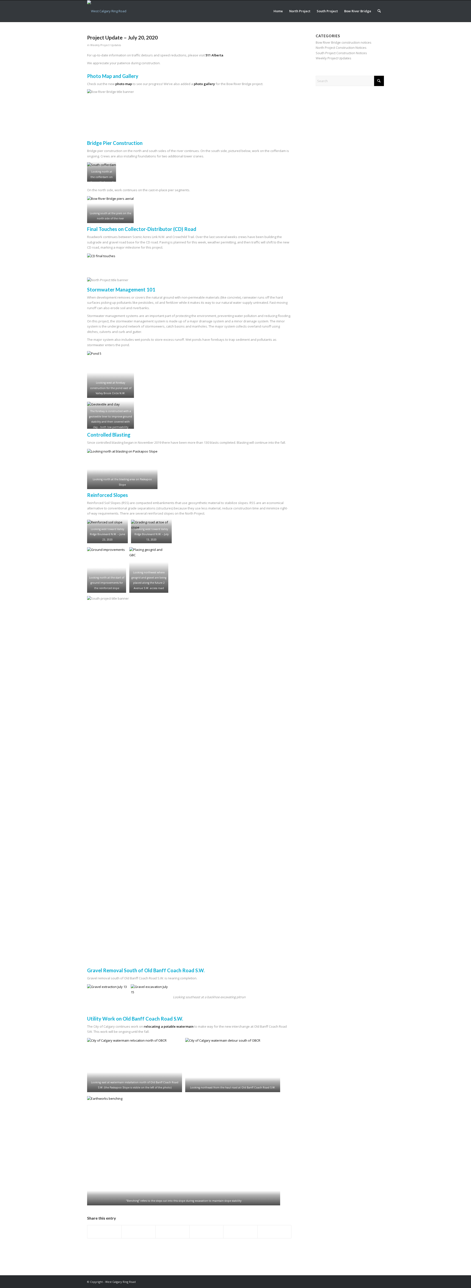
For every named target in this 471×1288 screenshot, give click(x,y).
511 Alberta (214, 55)
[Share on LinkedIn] (206, 1231)
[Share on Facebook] (104, 1231)
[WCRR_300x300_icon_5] (106, 11)
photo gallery (204, 84)
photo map (123, 84)
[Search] (379, 11)
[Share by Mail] (274, 1231)
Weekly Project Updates (105, 45)
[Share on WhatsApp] (172, 1231)
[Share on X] (139, 1231)
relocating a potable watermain (169, 1026)
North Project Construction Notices (341, 47)
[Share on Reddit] (240, 1231)
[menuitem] (278, 11)
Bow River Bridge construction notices (343, 42)
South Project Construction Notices (341, 53)
